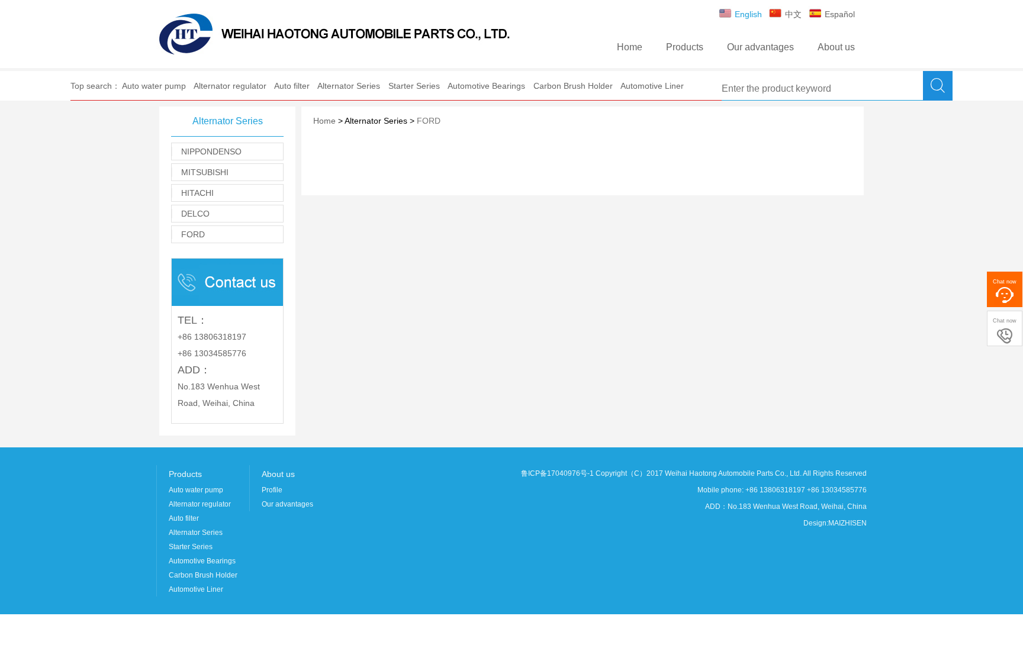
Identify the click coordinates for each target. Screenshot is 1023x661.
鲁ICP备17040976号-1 (557, 473)
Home (629, 47)
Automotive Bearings (486, 86)
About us (836, 47)
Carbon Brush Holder (573, 86)
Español (838, 14)
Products (684, 47)
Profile (272, 490)
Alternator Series (348, 86)
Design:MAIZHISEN (835, 523)
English (747, 14)
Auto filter (292, 86)
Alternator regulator (230, 86)
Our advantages (760, 47)
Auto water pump (154, 86)
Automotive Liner (652, 86)
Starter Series (414, 86)
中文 (792, 14)
